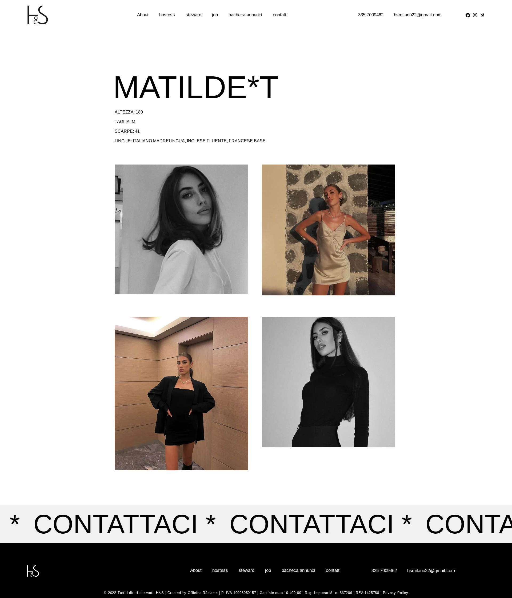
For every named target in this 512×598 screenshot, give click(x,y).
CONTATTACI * (342, 524)
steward (193, 14)
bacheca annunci (245, 14)
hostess (167, 14)
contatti (280, 14)
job (215, 14)
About (143, 14)
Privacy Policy (395, 593)
